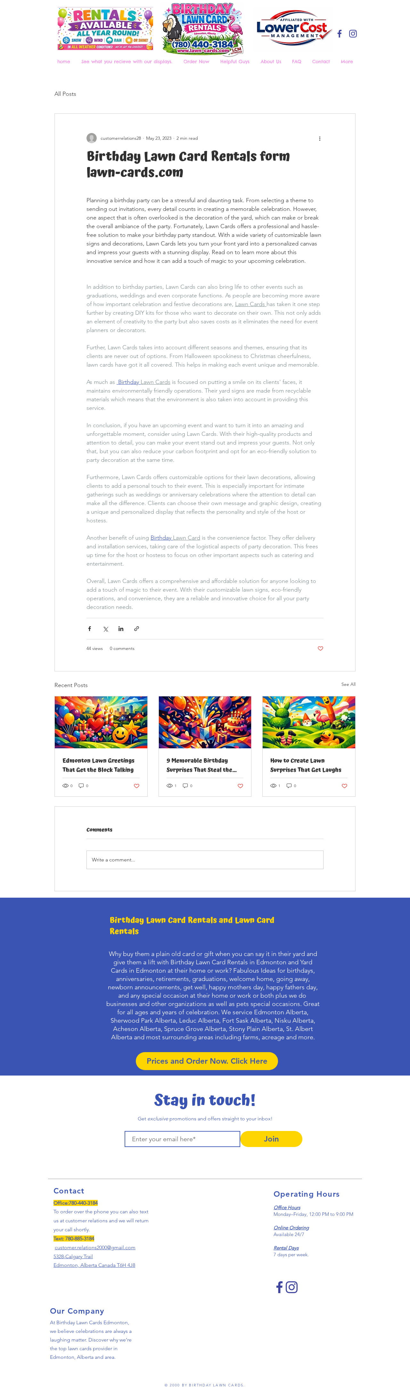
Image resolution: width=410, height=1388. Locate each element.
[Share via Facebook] (89, 629)
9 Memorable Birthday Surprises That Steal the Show (199, 765)
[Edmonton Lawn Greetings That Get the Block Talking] (101, 722)
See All (348, 684)
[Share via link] (137, 629)
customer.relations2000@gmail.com (95, 1247)
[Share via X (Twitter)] (105, 629)
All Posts (65, 93)
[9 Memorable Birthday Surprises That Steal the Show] (205, 722)
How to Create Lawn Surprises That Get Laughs (305, 765)
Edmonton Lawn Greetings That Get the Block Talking (98, 765)
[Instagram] (353, 33)
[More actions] (320, 138)
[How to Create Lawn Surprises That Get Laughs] (309, 722)
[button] (197, 61)
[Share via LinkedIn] (121, 629)
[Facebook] (339, 33)
